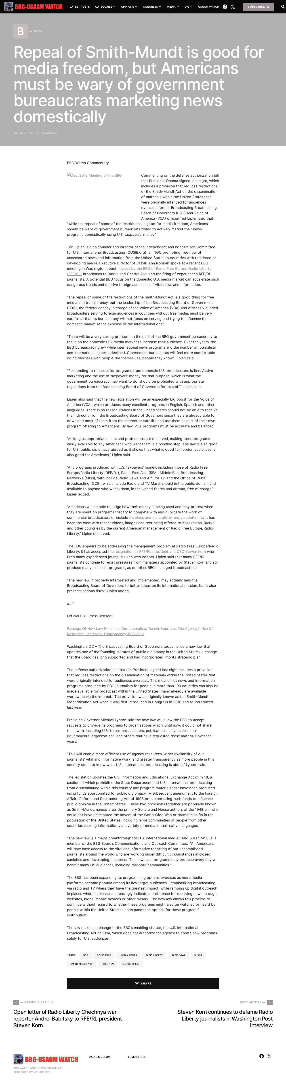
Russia (198, 955)
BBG (85, 955)
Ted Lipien (107, 964)
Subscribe (256, 6)
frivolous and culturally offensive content (164, 517)
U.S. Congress (130, 964)
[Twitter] (233, 6)
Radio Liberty (154, 955)
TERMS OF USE (136, 1057)
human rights (128, 955)
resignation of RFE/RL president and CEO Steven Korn (160, 551)
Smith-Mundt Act (82, 964)
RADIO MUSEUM (99, 1057)
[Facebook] (225, 6)
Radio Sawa (178, 955)
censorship (104, 955)
